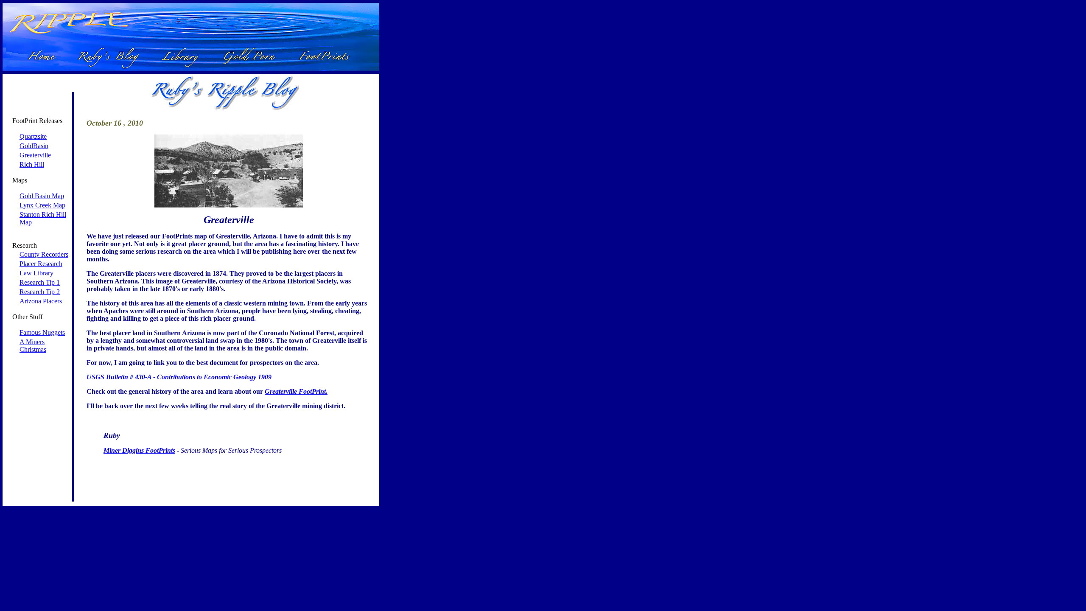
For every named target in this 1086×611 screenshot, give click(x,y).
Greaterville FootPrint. (296, 391)
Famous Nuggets (42, 332)
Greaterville (35, 155)
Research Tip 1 (40, 282)
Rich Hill (32, 164)
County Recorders (44, 254)
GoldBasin (34, 145)
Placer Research (41, 263)
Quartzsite (33, 136)
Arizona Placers (41, 301)
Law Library (36, 273)
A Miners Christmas (33, 345)
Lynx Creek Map (42, 205)
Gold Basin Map (42, 195)
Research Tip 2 (40, 291)
